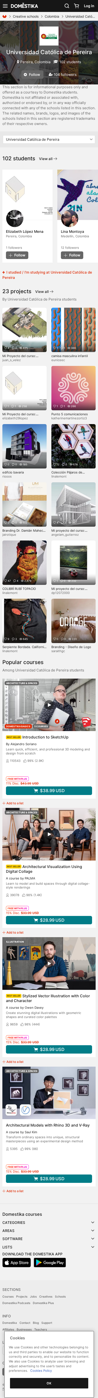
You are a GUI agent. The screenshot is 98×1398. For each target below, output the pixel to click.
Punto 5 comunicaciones (69, 414)
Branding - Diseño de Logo (71, 647)
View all (46, 158)
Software (12, 1239)
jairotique (9, 534)
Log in (89, 6)
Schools (60, 1296)
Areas (8, 1230)
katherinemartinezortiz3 (69, 418)
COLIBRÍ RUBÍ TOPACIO (19, 589)
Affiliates (8, 1329)
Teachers (40, 1329)
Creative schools (26, 16)
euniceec (58, 360)
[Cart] (76, 6)
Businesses (24, 1329)
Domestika (9, 1323)
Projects (21, 1296)
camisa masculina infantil (69, 356)
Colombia (52, 16)
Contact (25, 1323)
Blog (36, 1323)
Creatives (45, 1296)
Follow (34, 74)
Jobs (33, 1296)
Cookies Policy (41, 1370)
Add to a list (15, 803)
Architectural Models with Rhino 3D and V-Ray (48, 1125)
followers (14, 247)
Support (46, 1323)
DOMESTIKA (24, 6)
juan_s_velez (11, 360)
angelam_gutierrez (65, 534)
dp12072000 (60, 593)
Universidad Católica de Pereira (49, 52)
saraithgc (58, 651)
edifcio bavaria (13, 472)
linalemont (59, 476)
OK (49, 1383)
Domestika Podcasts (16, 1303)
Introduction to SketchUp (45, 737)
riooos (7, 476)
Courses (8, 1296)
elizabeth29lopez (15, 418)
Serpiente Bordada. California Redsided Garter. (24, 649)
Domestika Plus (43, 1303)
